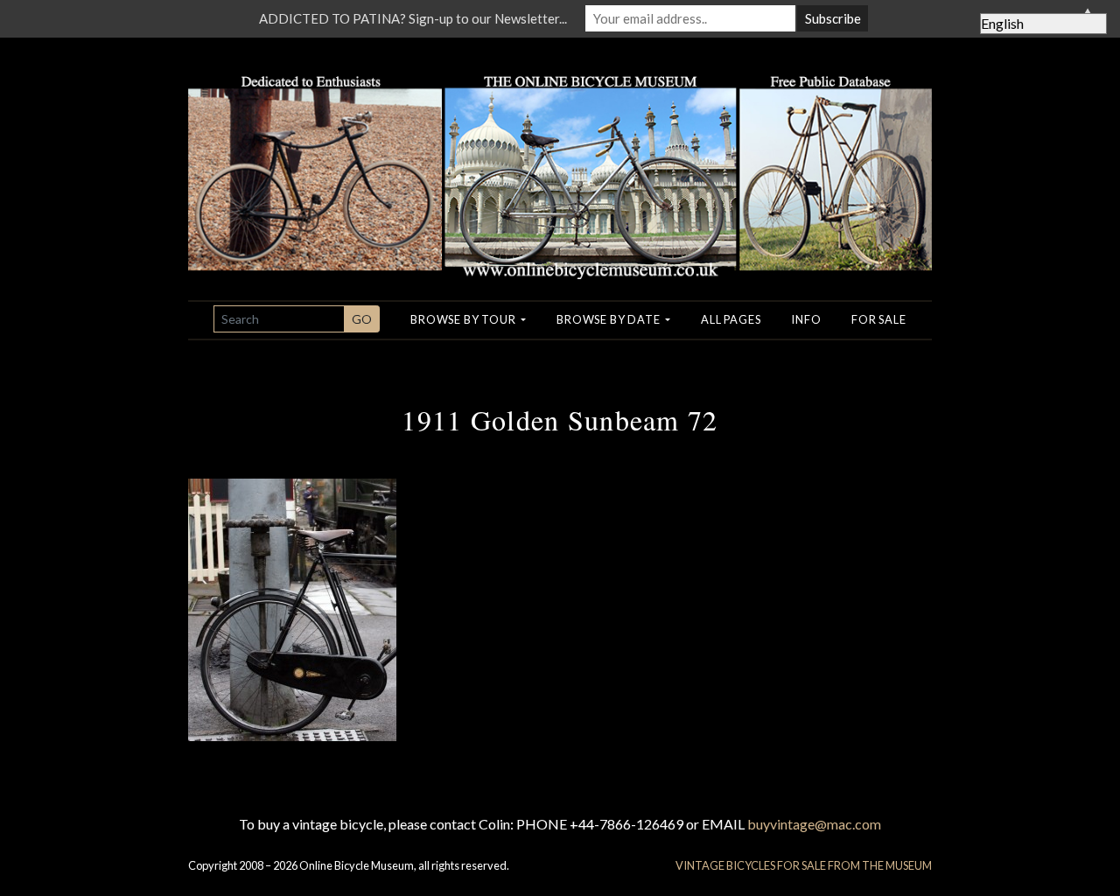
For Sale (878, 319)
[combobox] (279, 318)
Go (362, 319)
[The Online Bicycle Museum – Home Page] (560, 156)
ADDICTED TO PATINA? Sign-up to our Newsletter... (413, 18)
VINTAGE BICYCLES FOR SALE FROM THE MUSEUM (804, 865)
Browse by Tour (464, 319)
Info (806, 319)
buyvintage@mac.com (814, 824)
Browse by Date (609, 319)
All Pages (730, 319)
